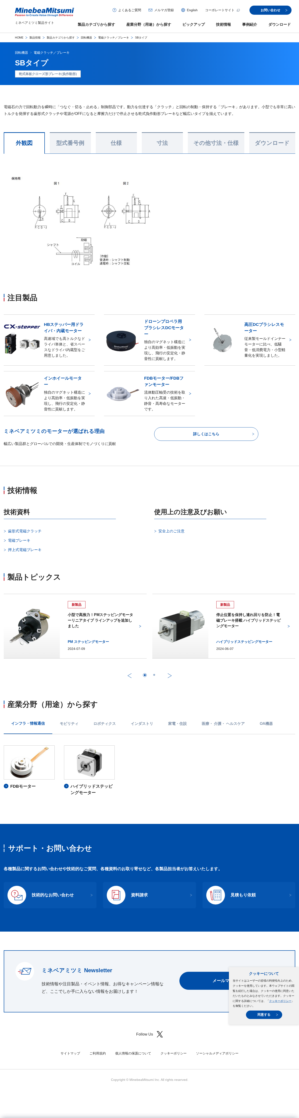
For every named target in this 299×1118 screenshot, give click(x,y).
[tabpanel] (149, 770)
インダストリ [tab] (142, 724)
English (192, 10)
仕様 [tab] (116, 143)
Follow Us (144, 1034)
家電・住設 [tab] (177, 724)
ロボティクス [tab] (104, 724)
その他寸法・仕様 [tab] (216, 143)
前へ (129, 675)
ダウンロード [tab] (272, 143)
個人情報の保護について (133, 1053)
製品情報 (35, 37)
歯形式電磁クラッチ (25, 531)
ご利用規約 (97, 1053)
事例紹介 (249, 24)
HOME (19, 37)
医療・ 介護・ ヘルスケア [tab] (223, 724)
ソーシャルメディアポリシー (217, 1053)
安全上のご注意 (171, 531)
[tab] (145, 675)
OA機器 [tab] (266, 724)
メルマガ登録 (164, 10)
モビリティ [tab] (69, 724)
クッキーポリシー (280, 1001)
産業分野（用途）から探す (148, 24)
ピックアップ (193, 24)
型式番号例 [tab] (70, 143)
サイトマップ (70, 1053)
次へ (170, 675)
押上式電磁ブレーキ (25, 550)
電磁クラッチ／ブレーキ (113, 37)
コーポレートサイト (220, 10)
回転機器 (86, 37)
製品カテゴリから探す (96, 24)
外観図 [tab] (24, 143)
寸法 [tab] (162, 143)
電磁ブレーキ (19, 540)
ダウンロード (279, 24)
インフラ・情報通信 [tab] (28, 723)
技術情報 (223, 24)
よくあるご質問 (129, 10)
